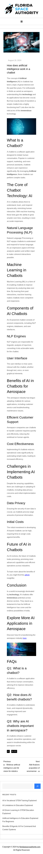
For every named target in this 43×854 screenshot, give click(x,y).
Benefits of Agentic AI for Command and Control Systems (19, 828)
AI (8, 751)
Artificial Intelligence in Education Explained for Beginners (20, 819)
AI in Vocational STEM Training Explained (19, 801)
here (24, 638)
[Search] (37, 786)
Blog (14, 751)
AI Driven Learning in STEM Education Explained (18, 811)
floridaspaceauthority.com (29, 847)
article (27, 575)
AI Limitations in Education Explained (17, 805)
